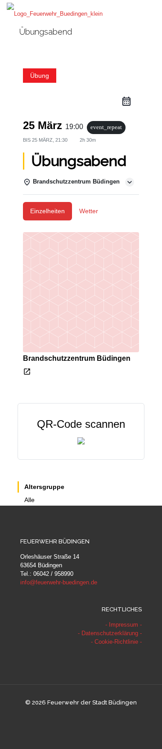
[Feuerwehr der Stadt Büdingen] (55, 13)
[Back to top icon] (143, 730)
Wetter (88, 211)
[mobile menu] (150, 13)
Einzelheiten (47, 211)
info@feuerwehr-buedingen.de (58, 582)
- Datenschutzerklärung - (110, 633)
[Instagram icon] (90, 717)
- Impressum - (123, 624)
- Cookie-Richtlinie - (116, 641)
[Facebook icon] (71, 717)
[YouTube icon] (81, 717)
